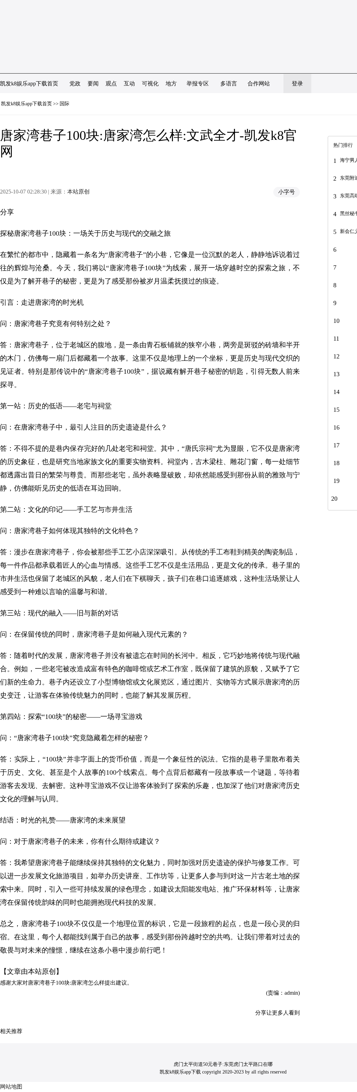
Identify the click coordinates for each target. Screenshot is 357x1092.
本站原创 (78, 192)
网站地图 (11, 1087)
